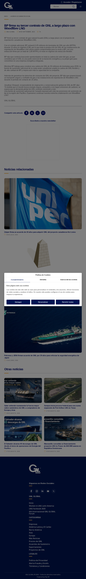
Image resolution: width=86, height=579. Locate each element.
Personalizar (43, 302)
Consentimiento (17, 280)
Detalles (43, 280)
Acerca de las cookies (68, 280)
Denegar (18, 302)
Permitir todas (67, 302)
